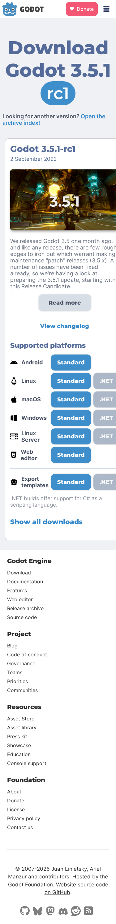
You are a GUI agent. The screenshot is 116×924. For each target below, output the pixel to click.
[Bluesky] (38, 912)
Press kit (17, 736)
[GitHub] (25, 911)
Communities (22, 690)
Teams (14, 672)
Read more (65, 302)
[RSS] (88, 911)
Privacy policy (23, 818)
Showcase (19, 745)
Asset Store (20, 718)
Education (19, 754)
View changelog (64, 326)
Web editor (20, 599)
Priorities (17, 681)
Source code (22, 617)
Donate (84, 9)
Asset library (22, 727)
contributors (54, 876)
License (16, 809)
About (14, 791)
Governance (21, 663)
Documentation (25, 581)
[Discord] (63, 912)
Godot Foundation (30, 884)
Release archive (25, 608)
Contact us (20, 827)
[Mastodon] (50, 911)
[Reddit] (76, 911)
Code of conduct (27, 654)
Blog (12, 645)
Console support (26, 763)
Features (17, 590)
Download (19, 572)
